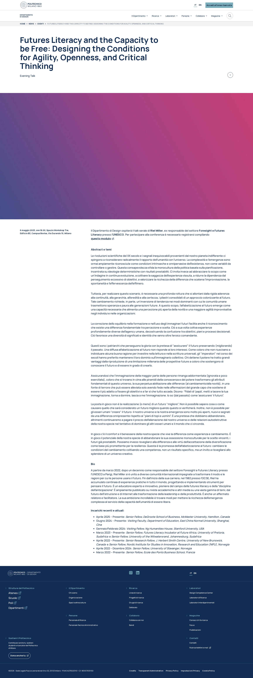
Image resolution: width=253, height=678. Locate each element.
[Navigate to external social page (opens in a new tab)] (131, 573)
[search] (230, 16)
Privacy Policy (172, 671)
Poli (10, 603)
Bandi (131, 625)
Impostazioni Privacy (190, 671)
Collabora (200, 15)
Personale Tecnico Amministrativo (83, 625)
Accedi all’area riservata (219, 5)
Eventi (40, 24)
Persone (185, 15)
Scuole (12, 598)
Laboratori (170, 15)
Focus (192, 625)
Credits (132, 671)
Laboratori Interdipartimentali (201, 602)
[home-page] (26, 15)
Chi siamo (73, 593)
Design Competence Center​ (201, 593)
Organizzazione (75, 597)
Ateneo (13, 593)
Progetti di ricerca (136, 597)
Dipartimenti (16, 608)
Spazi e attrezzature (77, 602)
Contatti (192, 643)
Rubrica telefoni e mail (198, 647)
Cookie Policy (208, 671)
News (31, 24)
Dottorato (133, 607)
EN (200, 5)
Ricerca (155, 15)
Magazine (215, 15)
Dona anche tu (18, 655)
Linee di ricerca (135, 593)
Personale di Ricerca (77, 620)
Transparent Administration (150, 671)
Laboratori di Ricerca (198, 597)
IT (195, 5)
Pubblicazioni (195, 630)
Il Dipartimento (138, 15)
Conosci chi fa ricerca (198, 620)
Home (22, 24)
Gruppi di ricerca (136, 602)
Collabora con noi (136, 620)
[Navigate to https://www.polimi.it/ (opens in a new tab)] (31, 5)
